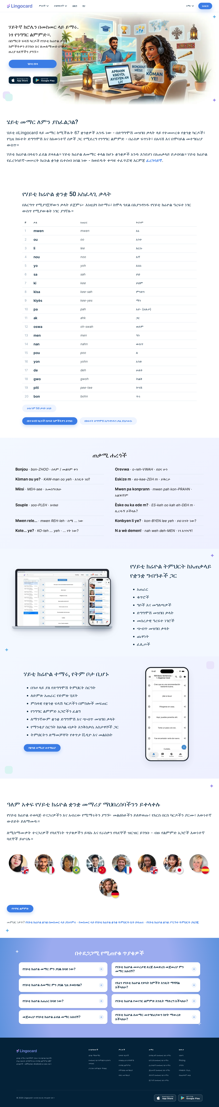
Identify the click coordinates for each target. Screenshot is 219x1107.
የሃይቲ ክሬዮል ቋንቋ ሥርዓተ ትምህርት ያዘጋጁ (172, 922)
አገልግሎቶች (59, 5)
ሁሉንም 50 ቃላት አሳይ (39, 408)
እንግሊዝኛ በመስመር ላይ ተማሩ (160, 1055)
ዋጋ (83, 5)
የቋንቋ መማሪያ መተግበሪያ (42, 748)
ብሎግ (74, 5)
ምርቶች (42, 5)
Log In (205, 5)
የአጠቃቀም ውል (185, 1075)
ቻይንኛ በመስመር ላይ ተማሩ (159, 1075)
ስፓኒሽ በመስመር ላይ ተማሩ (159, 1060)
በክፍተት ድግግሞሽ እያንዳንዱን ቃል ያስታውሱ (108, 421)
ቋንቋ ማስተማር (94, 1055)
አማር (188, 5)
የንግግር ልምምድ (20, 909)
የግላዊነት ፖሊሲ (184, 1070)
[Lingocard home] (20, 6)
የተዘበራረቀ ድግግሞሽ (126, 1060)
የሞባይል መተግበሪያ (126, 1070)
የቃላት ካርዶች (124, 1055)
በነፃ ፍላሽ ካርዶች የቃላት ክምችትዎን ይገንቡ (50, 421)
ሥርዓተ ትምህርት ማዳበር (98, 1068)
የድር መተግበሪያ (124, 1075)
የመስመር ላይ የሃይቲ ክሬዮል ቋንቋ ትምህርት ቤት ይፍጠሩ (111, 922)
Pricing (182, 1060)
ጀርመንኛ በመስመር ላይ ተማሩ (159, 1070)
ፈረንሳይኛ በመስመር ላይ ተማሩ (160, 1065)
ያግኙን (181, 1065)
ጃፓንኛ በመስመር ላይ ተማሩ (159, 1080)
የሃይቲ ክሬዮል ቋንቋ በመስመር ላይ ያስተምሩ (50, 922)
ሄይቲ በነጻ (33, 64)
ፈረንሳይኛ (154, 160)
